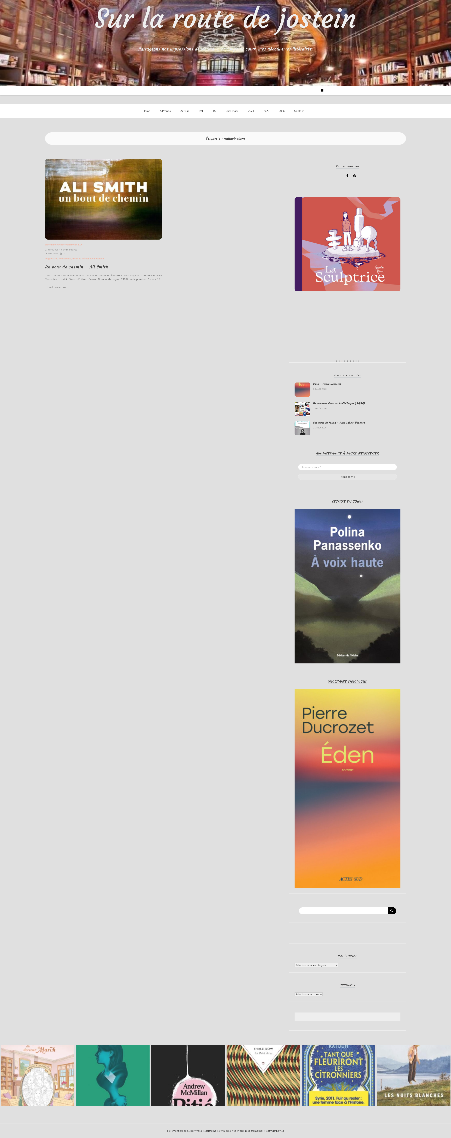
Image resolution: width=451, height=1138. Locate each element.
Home (146, 110)
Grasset (76, 258)
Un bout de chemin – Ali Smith (76, 267)
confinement (64, 258)
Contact (299, 110)
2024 (251, 110)
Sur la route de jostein (225, 18)
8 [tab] (356, 361)
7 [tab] (353, 361)
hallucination (88, 258)
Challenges (232, 110)
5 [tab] (347, 361)
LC (214, 110)
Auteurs (184, 110)
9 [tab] (358, 361)
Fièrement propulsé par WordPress (187, 1130)
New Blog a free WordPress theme (237, 1130)
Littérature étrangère (56, 244)
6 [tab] (350, 361)
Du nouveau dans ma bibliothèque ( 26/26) (339, 403)
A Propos (165, 110)
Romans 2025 (75, 244)
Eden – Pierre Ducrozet (327, 383)
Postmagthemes (274, 1130)
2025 (266, 110)
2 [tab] (339, 361)
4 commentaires (68, 249)
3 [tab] (341, 361)
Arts (55, 258)
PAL (201, 110)
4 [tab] (344, 361)
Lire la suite (54, 287)
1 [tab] (336, 361)
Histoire (100, 258)
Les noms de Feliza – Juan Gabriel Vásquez (339, 422)
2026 (282, 110)
